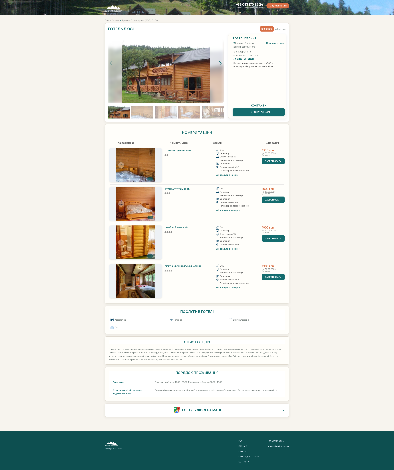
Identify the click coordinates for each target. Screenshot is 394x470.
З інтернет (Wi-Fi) (142, 20)
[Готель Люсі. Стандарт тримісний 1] (135, 204)
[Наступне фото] (150, 165)
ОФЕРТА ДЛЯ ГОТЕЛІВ (249, 456)
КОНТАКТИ (244, 461)
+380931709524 (259, 112)
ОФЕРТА (242, 451)
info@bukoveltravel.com (278, 446)
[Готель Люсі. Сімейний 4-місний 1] (135, 242)
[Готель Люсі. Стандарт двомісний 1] (135, 165)
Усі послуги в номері (227, 174)
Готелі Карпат (112, 20)
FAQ (240, 441)
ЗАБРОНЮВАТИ (273, 161)
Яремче (126, 20)
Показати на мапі (275, 43)
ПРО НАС (243, 446)
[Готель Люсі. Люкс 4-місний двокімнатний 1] (135, 281)
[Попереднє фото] (121, 165)
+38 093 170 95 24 (249, 4)
